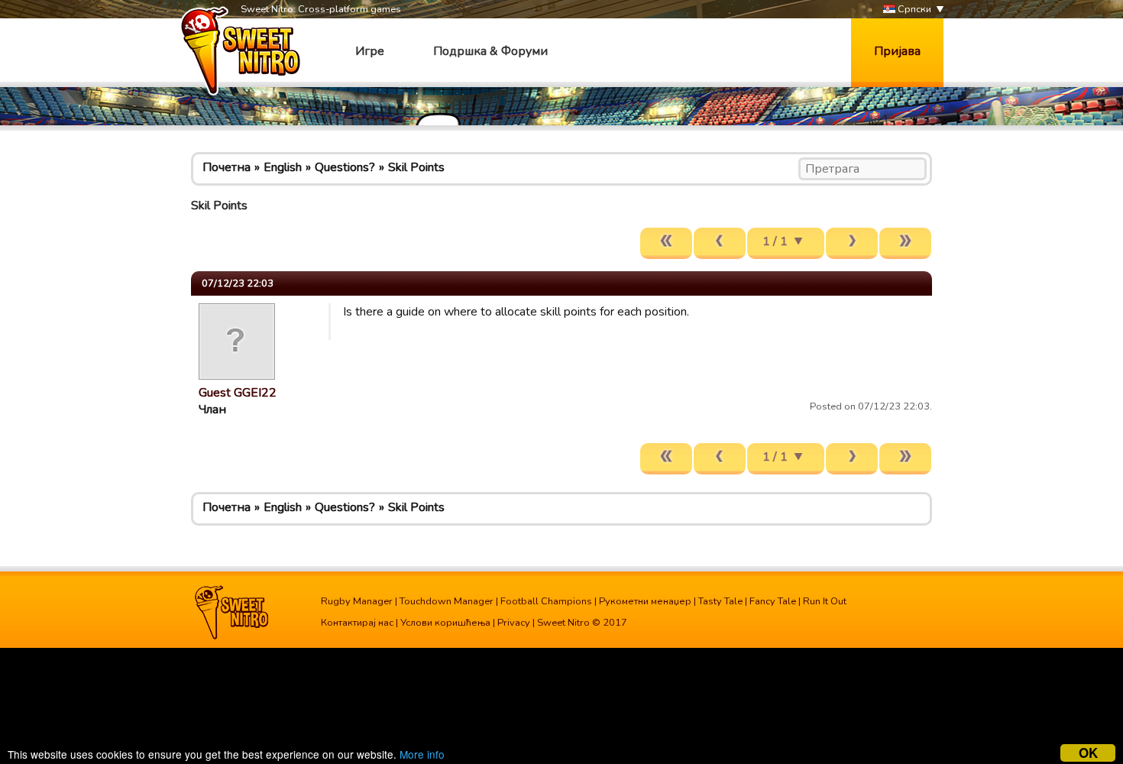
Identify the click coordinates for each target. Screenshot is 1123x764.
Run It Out (824, 601)
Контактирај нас (357, 623)
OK (1088, 753)
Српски (913, 9)
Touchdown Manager (447, 601)
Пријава (897, 51)
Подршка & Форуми (490, 51)
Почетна (226, 167)
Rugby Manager (357, 601)
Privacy (513, 623)
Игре (369, 51)
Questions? (345, 167)
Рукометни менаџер (645, 601)
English (283, 167)
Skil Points (416, 167)
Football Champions (546, 601)
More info (422, 754)
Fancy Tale (772, 601)
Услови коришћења (445, 623)
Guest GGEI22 (238, 392)
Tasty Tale (720, 601)
